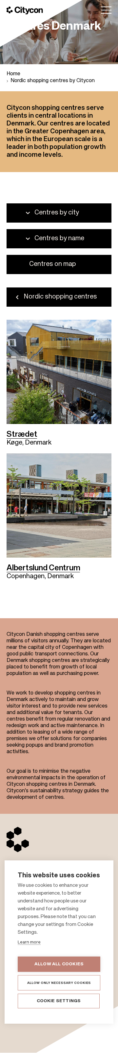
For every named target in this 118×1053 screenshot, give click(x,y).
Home (13, 74)
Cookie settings (59, 1001)
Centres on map (52, 264)
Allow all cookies (59, 964)
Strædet (22, 434)
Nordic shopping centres (60, 297)
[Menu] (106, 10)
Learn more (29, 942)
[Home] (25, 10)
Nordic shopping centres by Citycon (52, 80)
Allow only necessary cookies (59, 983)
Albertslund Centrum (43, 568)
